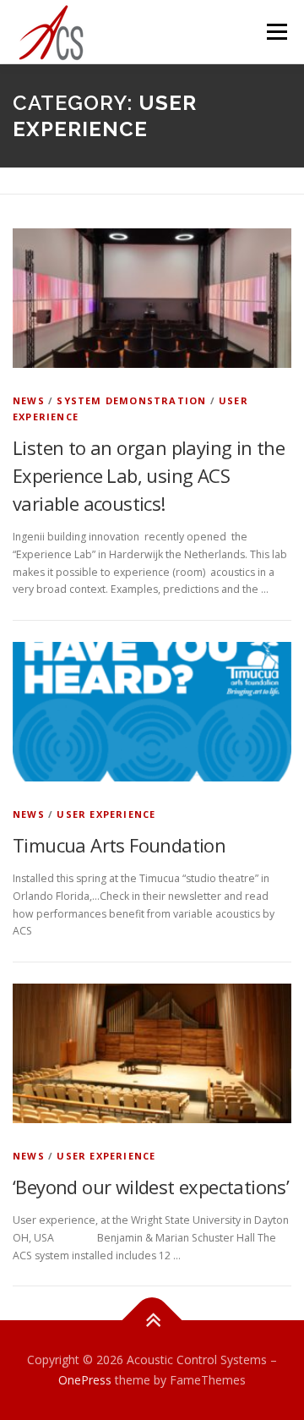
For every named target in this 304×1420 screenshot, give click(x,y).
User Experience (106, 814)
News (29, 400)
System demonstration (131, 400)
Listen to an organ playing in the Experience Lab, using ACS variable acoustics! (149, 475)
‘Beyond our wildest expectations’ (151, 1186)
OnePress (84, 1380)
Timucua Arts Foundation (119, 845)
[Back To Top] (152, 1321)
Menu (276, 32)
